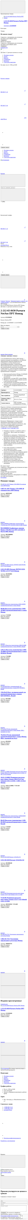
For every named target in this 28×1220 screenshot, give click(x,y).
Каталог (8, 301)
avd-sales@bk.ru (5, 245)
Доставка (9, 356)
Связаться (3, 40)
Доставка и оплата (9, 55)
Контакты (6, 61)
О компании (7, 59)
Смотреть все (4, 47)
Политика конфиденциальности (12, 1138)
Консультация (9, 354)
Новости (6, 58)
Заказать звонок (5, 147)
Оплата (15, 356)
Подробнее (3, 477)
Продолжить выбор (6, 1172)
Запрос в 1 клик (5, 328)
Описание (3, 356)
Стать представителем (10, 62)
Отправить (3, 1212)
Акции (5, 56)
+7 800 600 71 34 (5, 428)
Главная (3, 301)
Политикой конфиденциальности (9, 1215)
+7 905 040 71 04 (14, 428)
